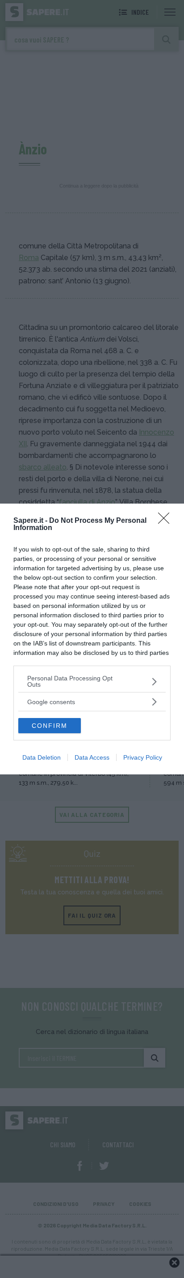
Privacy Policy (142, 757)
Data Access (92, 757)
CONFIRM (49, 725)
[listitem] (92, 681)
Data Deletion (41, 757)
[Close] (166, 521)
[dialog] (92, 639)
